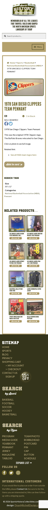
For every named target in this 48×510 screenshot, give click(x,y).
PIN (26, 447)
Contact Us (9, 372)
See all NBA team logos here (23, 155)
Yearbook (8, 443)
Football (8, 403)
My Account (16, 365)
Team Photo (32, 436)
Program (8, 436)
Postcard (30, 443)
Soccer (6, 407)
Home (12, 63)
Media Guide (10, 439)
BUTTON (29, 454)
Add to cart (12, 164)
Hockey (7, 410)
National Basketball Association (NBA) (24, 66)
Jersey (6, 451)
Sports (20, 63)
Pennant (8, 196)
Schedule (30, 458)
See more (14, 238)
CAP (26, 451)
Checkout (14, 369)
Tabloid (7, 458)
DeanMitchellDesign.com (28, 505)
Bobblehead (31, 439)
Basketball (30, 63)
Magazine (8, 454)
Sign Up (10, 376)
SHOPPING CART (11, 361)
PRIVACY (7, 358)
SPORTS (6, 350)
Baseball (8, 399)
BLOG (5, 354)
